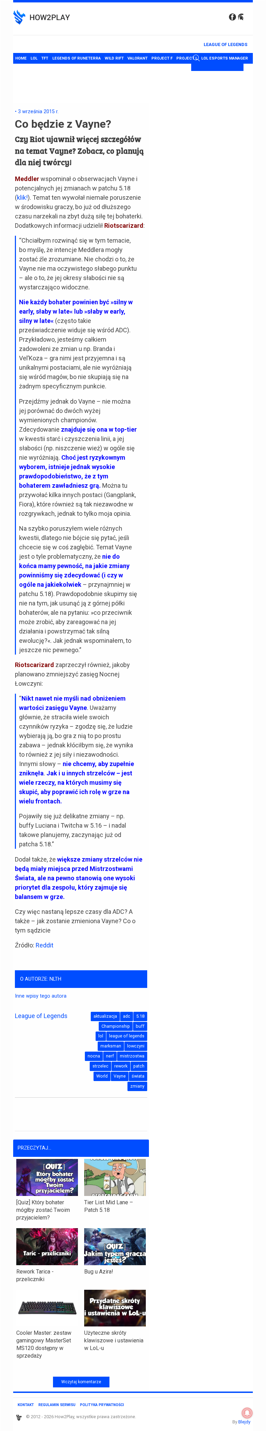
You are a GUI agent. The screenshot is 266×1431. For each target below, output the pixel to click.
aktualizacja (105, 1016)
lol (100, 1035)
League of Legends (225, 44)
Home (21, 58)
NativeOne (81, 1368)
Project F (161, 58)
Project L (186, 58)
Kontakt (26, 1405)
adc (126, 1016)
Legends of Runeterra (76, 58)
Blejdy (244, 1421)
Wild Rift (114, 58)
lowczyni (135, 1045)
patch (138, 1066)
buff (140, 1026)
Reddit (44, 945)
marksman (110, 1045)
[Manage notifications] (247, 1413)
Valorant (137, 58)
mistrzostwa (132, 1056)
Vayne (120, 1076)
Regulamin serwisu (57, 1405)
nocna (94, 1056)
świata (138, 1076)
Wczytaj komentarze (81, 1381)
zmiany (137, 1086)
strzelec (100, 1066)
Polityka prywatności (102, 1405)
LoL (33, 58)
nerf (110, 1056)
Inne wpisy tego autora (40, 996)
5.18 (140, 1016)
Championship (115, 1026)
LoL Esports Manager (224, 58)
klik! (22, 197)
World (102, 1076)
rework (120, 1066)
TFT (44, 58)
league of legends (126, 1035)
